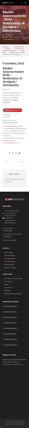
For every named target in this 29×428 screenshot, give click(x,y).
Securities (10, 39)
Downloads (7, 290)
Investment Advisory (9, 261)
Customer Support (10, 240)
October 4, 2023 (9, 34)
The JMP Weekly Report (10, 306)
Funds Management (9, 258)
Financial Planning (9, 264)
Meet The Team (8, 281)
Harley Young (8, 37)
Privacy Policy (8, 287)
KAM (6, 39)
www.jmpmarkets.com (11, 143)
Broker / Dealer (8, 252)
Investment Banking (9, 255)
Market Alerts (20, 37)
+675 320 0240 (7, 231)
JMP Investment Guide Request (13, 293)
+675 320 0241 (7, 236)
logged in (16, 179)
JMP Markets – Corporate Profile (13, 278)
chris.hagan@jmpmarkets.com (13, 126)
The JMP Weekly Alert (9, 312)
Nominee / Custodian (10, 267)
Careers (6, 284)
